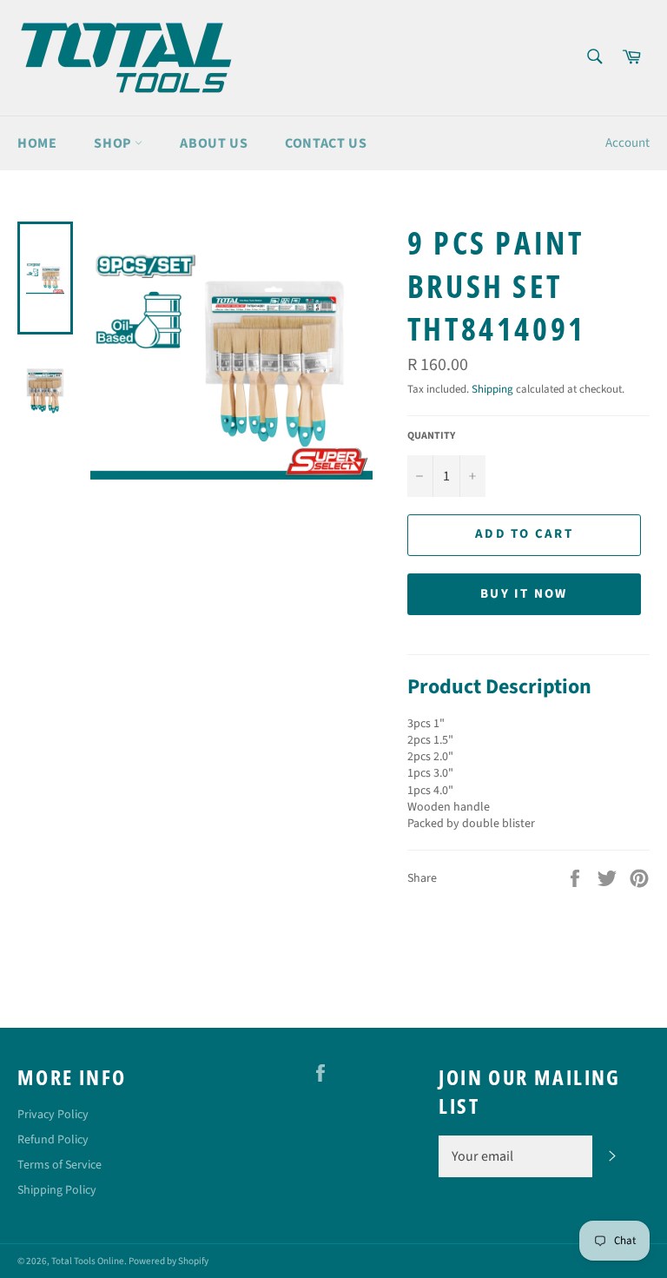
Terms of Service (59, 1165)
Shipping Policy (56, 1190)
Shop (114, 143)
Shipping (492, 389)
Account (627, 143)
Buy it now (524, 594)
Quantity (431, 436)
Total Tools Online (87, 1261)
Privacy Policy (53, 1114)
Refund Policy (53, 1140)
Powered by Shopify (168, 1261)
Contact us (326, 143)
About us (214, 143)
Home (36, 143)
